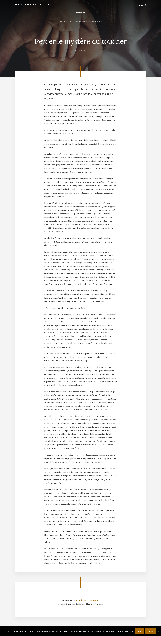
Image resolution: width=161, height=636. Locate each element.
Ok (139, 631)
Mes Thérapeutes (34, 4)
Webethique (81, 600)
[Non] (158, 631)
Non (151, 631)
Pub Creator (93, 600)
